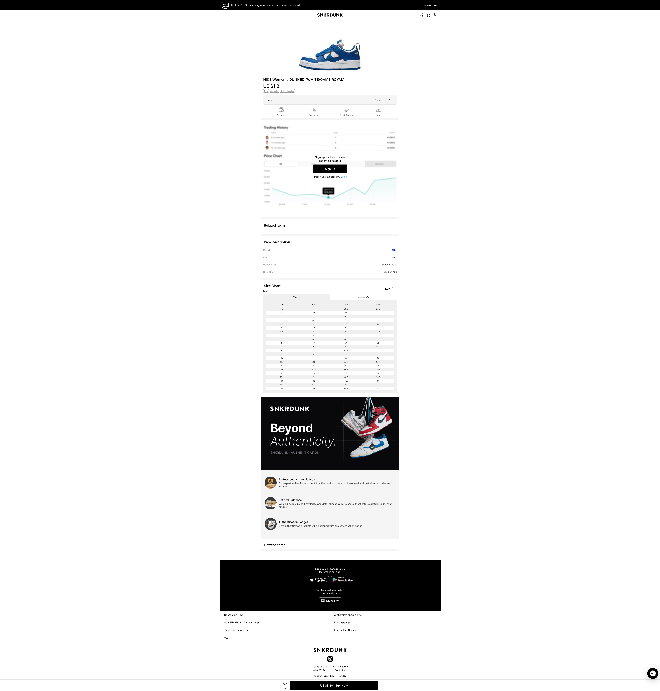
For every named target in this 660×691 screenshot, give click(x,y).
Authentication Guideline (348, 614)
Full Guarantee (342, 622)
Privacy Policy (340, 666)
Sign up (330, 169)
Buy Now (334, 685)
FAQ (226, 637)
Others (393, 257)
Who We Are (319, 670)
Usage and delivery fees (237, 630)
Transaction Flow (233, 614)
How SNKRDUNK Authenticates (241, 622)
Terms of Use (319, 666)
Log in (344, 176)
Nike (394, 250)
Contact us (340, 670)
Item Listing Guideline (346, 630)
